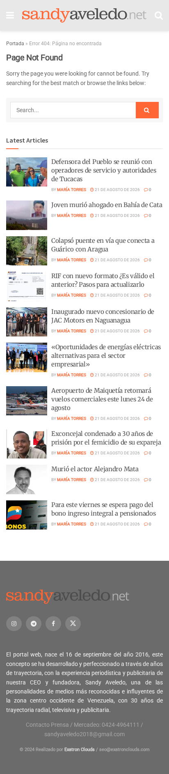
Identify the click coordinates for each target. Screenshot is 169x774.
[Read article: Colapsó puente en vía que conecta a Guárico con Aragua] (26, 251)
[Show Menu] (10, 15)
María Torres (71, 189)
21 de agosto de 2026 (117, 189)
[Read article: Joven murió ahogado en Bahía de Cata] (26, 215)
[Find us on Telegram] (33, 623)
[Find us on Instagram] (14, 623)
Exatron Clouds (79, 749)
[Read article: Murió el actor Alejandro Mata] (26, 479)
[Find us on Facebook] (53, 623)
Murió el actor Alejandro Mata (94, 469)
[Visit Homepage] (84, 15)
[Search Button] (159, 15)
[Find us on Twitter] (73, 623)
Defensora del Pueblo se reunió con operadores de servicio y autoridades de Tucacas (103, 170)
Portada (15, 43)
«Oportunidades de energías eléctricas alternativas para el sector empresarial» (106, 355)
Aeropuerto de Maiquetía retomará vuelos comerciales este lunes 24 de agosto (102, 399)
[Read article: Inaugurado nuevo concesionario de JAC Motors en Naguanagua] (26, 322)
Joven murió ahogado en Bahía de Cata (106, 205)
